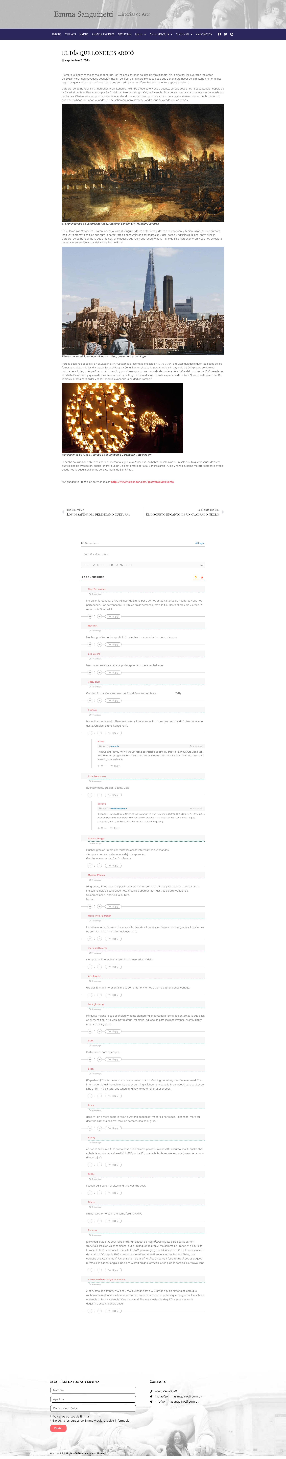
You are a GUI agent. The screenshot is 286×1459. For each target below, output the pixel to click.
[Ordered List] (103, 565)
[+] (130, 564)
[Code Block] (117, 565)
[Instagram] (231, 34)
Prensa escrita (103, 34)
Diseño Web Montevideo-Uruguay (88, 1453)
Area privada (159, 34)
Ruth (91, 1040)
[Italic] (89, 565)
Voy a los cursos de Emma (71, 1416)
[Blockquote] (112, 565)
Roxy (91, 1105)
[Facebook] (219, 34)
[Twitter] (225, 34)
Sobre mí (182, 34)
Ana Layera (94, 976)
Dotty (91, 1174)
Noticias (124, 34)
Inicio (56, 34)
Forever (92, 1230)
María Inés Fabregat (99, 915)
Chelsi (91, 1202)
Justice (101, 803)
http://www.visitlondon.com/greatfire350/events (142, 481)
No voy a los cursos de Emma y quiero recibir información (92, 1420)
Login (201, 543)
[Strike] (98, 565)
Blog (139, 34)
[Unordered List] (107, 565)
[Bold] (84, 565)
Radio (83, 34)
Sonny (91, 1137)
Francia (115, 746)
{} (126, 564)
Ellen (91, 1068)
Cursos (70, 34)
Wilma (100, 741)
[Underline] (93, 565)
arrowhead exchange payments (106, 1279)
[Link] (121, 565)
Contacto (204, 34)
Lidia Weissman (119, 808)
